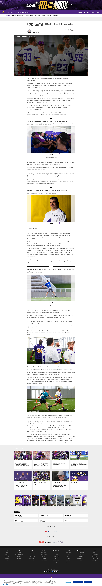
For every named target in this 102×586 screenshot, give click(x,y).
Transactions (7, 558)
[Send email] (71, 31)
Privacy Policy (5, 584)
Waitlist (68, 558)
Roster (7, 552)
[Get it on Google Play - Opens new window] (55, 572)
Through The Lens (44, 554)
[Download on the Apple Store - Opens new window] (47, 572)
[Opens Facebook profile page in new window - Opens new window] (33, 32)
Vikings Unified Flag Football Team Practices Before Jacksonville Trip (50, 269)
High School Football (94, 558)
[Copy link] (73, 30)
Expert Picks (19, 560)
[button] (51, 55)
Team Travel (44, 562)
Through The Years (44, 560)
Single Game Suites (68, 562)
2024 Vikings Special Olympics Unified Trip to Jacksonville (47, 121)
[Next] (59, 154)
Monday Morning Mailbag (19, 554)
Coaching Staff (6, 562)
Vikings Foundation (94, 554)
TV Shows (31, 562)
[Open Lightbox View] (51, 142)
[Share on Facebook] (66, 31)
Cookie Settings (68, 582)
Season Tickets (68, 552)
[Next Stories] (86, 500)
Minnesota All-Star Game (81, 558)
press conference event (47, 241)
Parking (56, 558)
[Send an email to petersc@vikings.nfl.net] (38, 32)
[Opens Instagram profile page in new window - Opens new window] (36, 32)
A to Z (56, 552)
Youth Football (94, 556)
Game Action (44, 556)
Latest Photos (43, 552)
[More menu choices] (30, 12)
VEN (31, 554)
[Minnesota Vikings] (51, 577)
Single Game (68, 554)
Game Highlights (31, 558)
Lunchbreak (19, 556)
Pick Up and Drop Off (56, 560)
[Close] (100, 582)
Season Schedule (81, 552)
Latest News (19, 552)
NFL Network (32, 560)
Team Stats (6, 560)
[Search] (78, 12)
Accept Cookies (88, 582)
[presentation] (87, 491)
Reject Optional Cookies (78, 582)
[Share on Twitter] (68, 31)
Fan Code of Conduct (56, 556)
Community (94, 552)
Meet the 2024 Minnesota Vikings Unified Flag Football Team (47, 190)
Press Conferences (32, 556)
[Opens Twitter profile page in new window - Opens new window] (34, 32)
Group (68, 556)
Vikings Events (81, 554)
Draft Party (81, 560)
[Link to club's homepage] (3, 12)
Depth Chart (6, 554)
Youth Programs (94, 560)
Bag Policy (56, 554)
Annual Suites (68, 560)
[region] (51, 582)
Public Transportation (56, 562)
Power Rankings (18, 562)
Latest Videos (32, 552)
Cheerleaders (44, 558)
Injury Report (7, 556)
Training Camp (81, 556)
